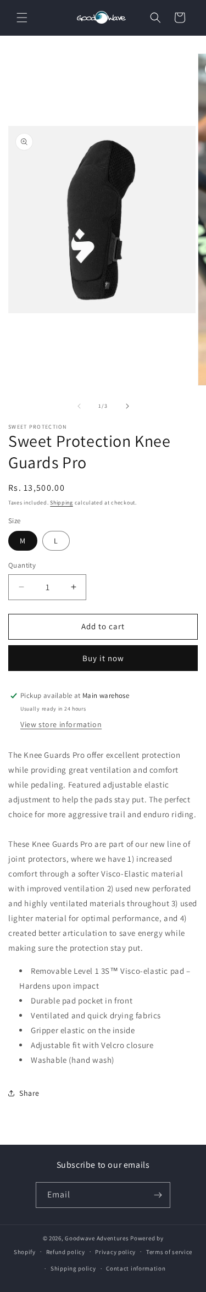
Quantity (22, 565)
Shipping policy (73, 1268)
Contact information (135, 1268)
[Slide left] (79, 406)
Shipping (61, 502)
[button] (22, 17)
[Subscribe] (158, 1195)
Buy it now (103, 658)
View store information (61, 724)
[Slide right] (127, 406)
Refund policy (65, 1252)
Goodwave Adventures (97, 1238)
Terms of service (169, 1252)
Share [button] (29, 1093)
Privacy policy (115, 1252)
